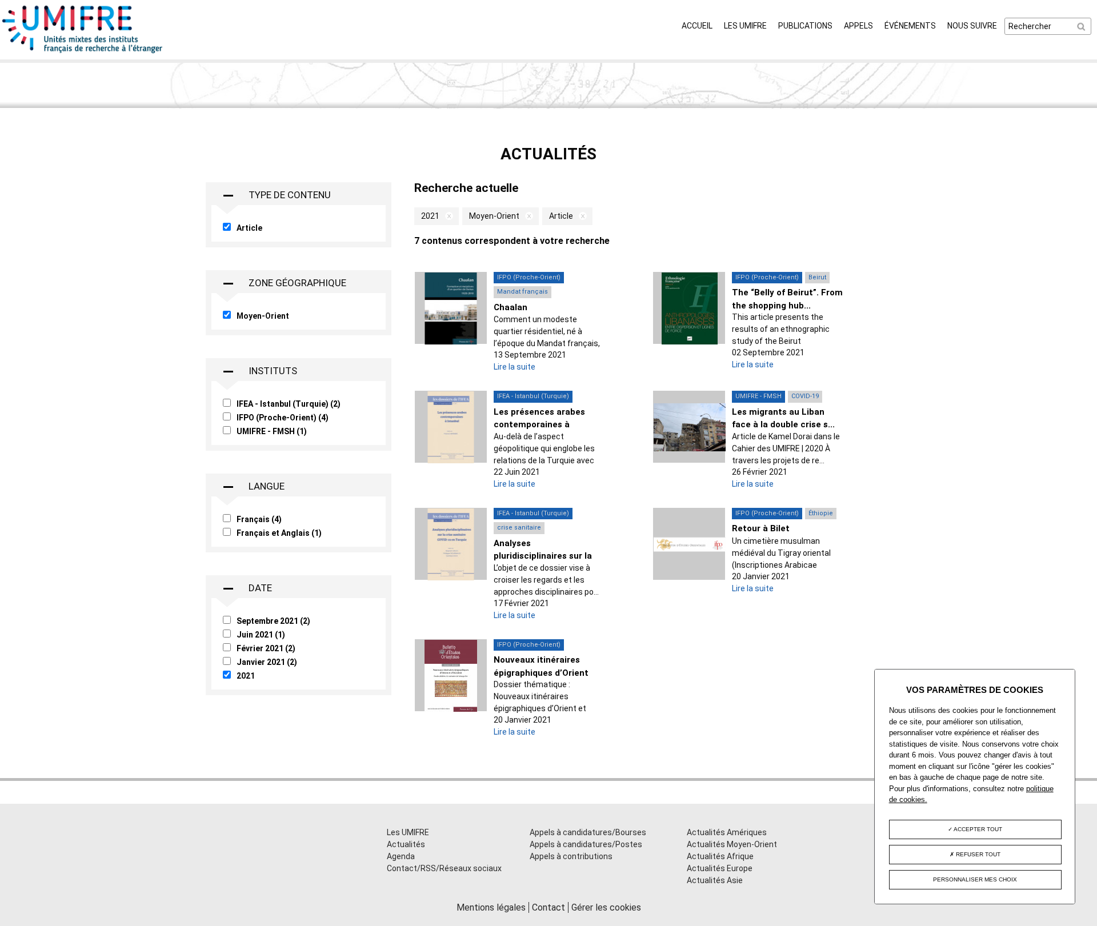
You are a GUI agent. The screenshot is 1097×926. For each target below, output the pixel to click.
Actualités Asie (715, 880)
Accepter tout (977, 829)
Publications (805, 25)
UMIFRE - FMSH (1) (272, 431)
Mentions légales (491, 907)
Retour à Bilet (761, 528)
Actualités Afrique (720, 856)
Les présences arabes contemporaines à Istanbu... (539, 425)
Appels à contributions (571, 856)
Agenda (401, 856)
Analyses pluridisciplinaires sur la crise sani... (543, 556)
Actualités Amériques (727, 832)
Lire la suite (514, 366)
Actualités (406, 844)
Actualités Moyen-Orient (732, 844)
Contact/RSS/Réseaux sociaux (444, 868)
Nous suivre (972, 25)
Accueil (697, 25)
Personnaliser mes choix (975, 879)
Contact (548, 907)
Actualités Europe (719, 868)
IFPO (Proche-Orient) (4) (283, 417)
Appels (858, 25)
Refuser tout (977, 854)
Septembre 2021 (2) (273, 621)
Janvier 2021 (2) (267, 662)
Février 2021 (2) (266, 648)
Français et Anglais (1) (279, 533)
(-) (446, 216)
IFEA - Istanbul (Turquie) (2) (289, 403)
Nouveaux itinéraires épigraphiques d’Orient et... (541, 673)
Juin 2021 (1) (261, 634)
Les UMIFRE (745, 25)
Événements (910, 25)
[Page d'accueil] (83, 53)
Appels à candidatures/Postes (586, 844)
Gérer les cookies (606, 907)
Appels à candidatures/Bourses (588, 832)
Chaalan (510, 307)
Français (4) (259, 519)
